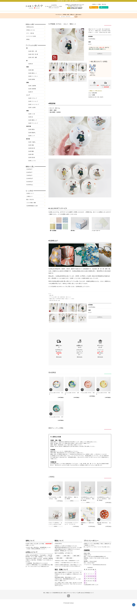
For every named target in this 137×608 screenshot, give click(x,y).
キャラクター (59, 14)
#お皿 (109, 32)
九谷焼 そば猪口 (32, 107)
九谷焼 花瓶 (31, 145)
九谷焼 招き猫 (31, 157)
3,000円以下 (29, 169)
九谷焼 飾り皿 (31, 148)
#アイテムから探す (97, 29)
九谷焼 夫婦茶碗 (32, 88)
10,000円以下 (29, 178)
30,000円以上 (29, 184)
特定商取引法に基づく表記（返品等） (96, 97)
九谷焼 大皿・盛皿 (32, 57)
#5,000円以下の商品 (106, 30)
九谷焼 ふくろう (32, 160)
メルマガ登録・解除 (31, 202)
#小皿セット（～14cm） (93, 32)
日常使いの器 (66, 14)
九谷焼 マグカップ (32, 98)
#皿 (102, 29)
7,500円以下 (29, 175)
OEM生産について (89, 592)
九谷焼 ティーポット (33, 76)
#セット (92, 30)
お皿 (59, 300)
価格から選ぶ (52, 298)
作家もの (72, 14)
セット (69, 297)
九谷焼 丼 (30, 91)
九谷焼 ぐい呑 (31, 113)
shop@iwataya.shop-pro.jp (99, 564)
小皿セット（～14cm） (70, 298)
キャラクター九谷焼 (31, 36)
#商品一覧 (90, 29)
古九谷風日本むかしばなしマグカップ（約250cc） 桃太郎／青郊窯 (88, 499)
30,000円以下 (29, 181)
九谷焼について (30, 193)
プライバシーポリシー (93, 546)
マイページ (103, 7)
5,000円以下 (29, 172)
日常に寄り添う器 (53, 300)
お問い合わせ (78, 14)
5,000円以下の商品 (60, 298)
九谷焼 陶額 (31, 151)
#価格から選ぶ (98, 30)
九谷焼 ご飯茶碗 (32, 85)
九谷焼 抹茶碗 (31, 79)
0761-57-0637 (76, 8)
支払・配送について (48, 592)
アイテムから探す (53, 297)
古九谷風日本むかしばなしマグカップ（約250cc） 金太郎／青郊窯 (104, 499)
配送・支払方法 (102, 4)
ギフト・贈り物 (30, 33)
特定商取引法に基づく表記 (59, 592)
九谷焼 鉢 (30, 63)
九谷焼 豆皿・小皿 (63, 297)
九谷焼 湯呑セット (32, 73)
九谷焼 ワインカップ (33, 123)
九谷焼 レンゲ (31, 135)
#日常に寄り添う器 (103, 32)
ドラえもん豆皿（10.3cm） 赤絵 (88, 392)
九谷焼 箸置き (31, 129)
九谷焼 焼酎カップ (32, 120)
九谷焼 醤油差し (32, 132)
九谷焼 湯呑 (31, 70)
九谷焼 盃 (30, 116)
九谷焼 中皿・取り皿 (33, 54)
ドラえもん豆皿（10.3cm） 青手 (56, 416)
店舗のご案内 (87, 553)
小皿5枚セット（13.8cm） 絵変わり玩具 (93, 74)
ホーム (50, 293)
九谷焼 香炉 (31, 154)
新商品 (28, 39)
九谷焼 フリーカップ (33, 101)
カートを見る (94, 7)
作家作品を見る (30, 27)
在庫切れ (99, 53)
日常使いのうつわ (30, 30)
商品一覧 (51, 295)
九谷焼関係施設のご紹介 (32, 205)
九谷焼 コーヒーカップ (33, 104)
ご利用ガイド (95, 4)
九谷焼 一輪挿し (32, 142)
